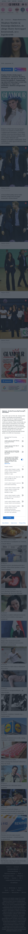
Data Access (14, 523)
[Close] (25, 411)
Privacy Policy (22, 523)
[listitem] (14, 438)
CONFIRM (8, 517)
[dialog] (14, 467)
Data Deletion (5, 523)
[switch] (22, 441)
